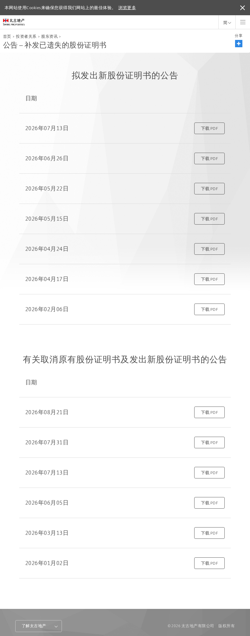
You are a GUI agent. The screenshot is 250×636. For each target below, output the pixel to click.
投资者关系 (26, 36)
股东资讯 (49, 36)
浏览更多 (127, 7)
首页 (7, 36)
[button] (238, 43)
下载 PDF (209, 128)
